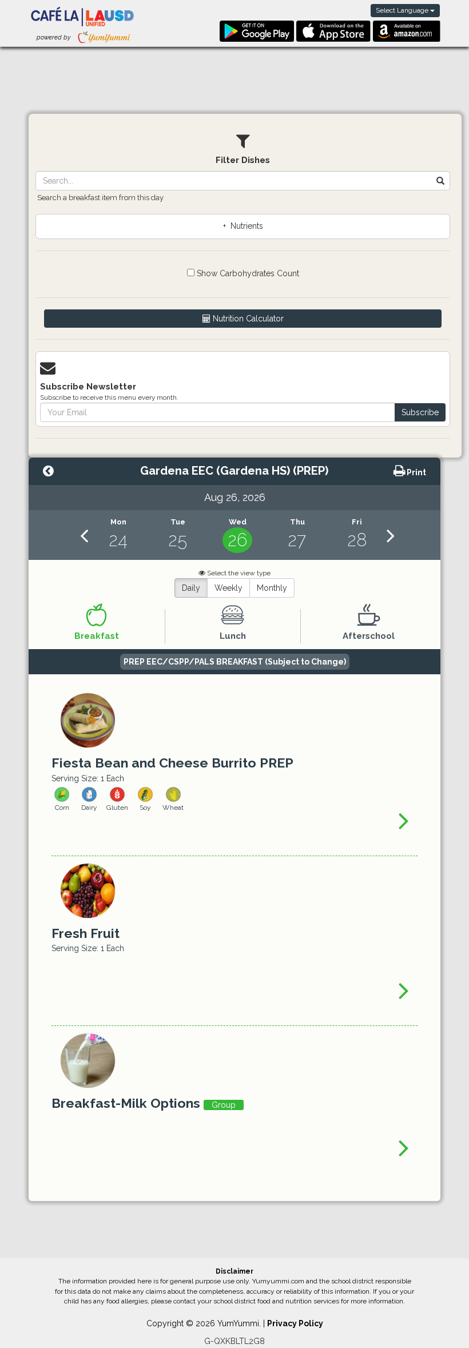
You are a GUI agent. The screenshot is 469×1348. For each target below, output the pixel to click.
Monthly (272, 588)
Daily (191, 588)
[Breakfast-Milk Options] (404, 1147)
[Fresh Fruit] (404, 990)
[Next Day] (391, 535)
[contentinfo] (118, 535)
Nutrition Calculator (247, 318)
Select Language (403, 10)
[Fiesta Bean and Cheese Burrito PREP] (404, 820)
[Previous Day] (84, 535)
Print (415, 472)
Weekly (228, 588)
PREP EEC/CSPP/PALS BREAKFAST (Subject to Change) (235, 661)
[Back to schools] (48, 472)
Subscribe (420, 412)
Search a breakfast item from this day (100, 197)
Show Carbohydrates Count (246, 273)
